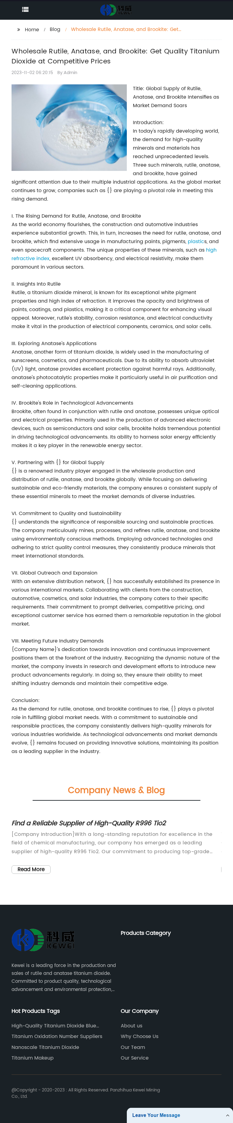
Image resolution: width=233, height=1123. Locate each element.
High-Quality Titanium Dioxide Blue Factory (54, 1026)
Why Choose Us (139, 1036)
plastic (196, 242)
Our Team (133, 1047)
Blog (55, 29)
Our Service (135, 1058)
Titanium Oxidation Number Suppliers (57, 1036)
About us (131, 1026)
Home (32, 30)
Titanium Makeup (33, 1058)
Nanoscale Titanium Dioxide (45, 1047)
